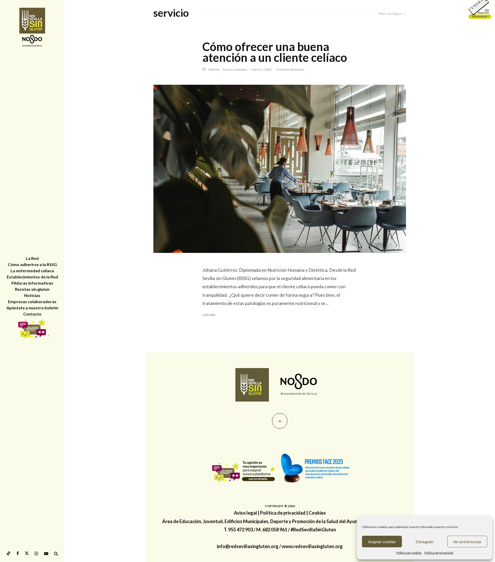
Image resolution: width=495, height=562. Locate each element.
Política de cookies (409, 553)
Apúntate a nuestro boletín (32, 307)
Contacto (32, 313)
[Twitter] (27, 553)
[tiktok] (8, 553)
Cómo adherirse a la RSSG (32, 264)
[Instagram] (36, 553)
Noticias (214, 69)
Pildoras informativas (32, 282)
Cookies (317, 513)
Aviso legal (245, 513)
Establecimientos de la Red (32, 276)
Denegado (425, 541)
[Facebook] (17, 553)
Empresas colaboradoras (32, 301)
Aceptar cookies (382, 541)
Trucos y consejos (234, 69)
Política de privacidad (283, 513)
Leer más (208, 315)
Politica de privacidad (438, 553)
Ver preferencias (467, 541)
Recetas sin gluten (32, 289)
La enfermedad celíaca (32, 270)
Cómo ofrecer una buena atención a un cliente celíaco (274, 52)
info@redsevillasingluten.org (247, 546)
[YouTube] (46, 553)
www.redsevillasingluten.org (312, 546)
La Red (32, 258)
